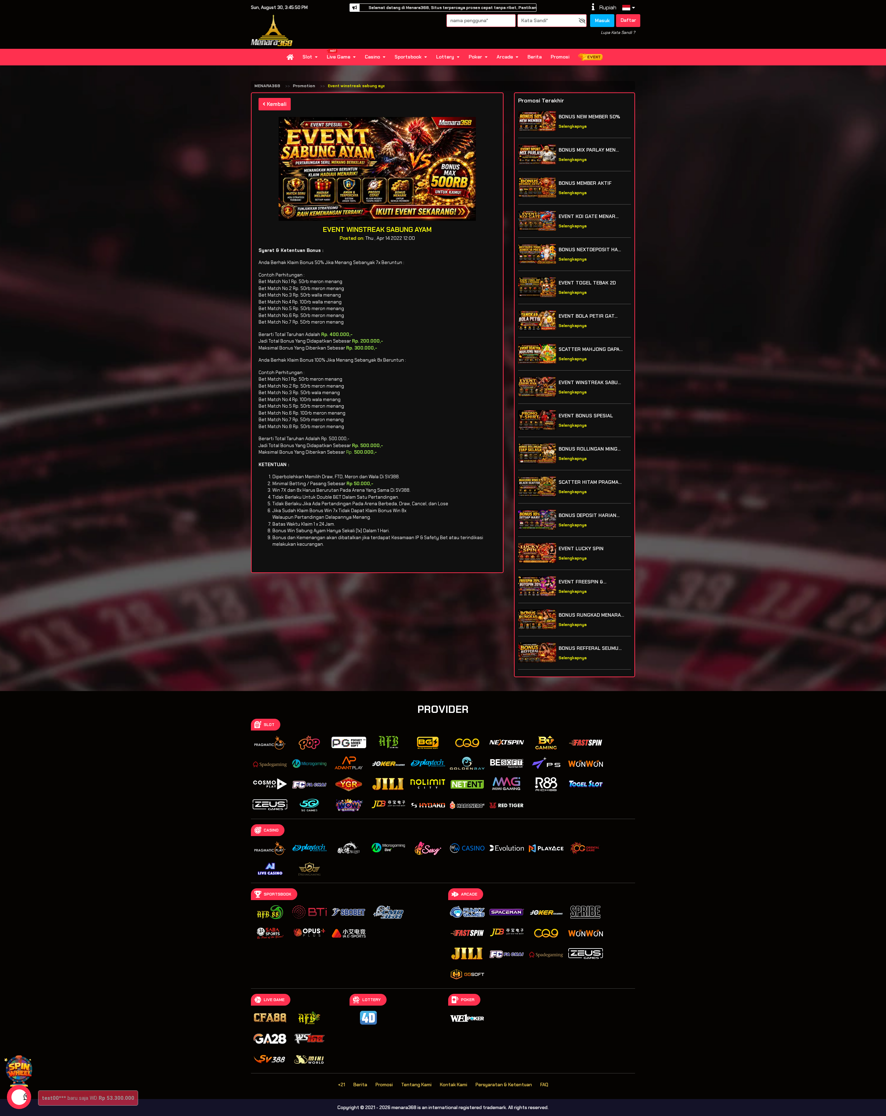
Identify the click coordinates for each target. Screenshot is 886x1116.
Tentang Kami (416, 1085)
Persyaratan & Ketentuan (504, 1085)
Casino (372, 57)
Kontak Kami (453, 1085)
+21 (341, 1085)
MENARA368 (267, 86)
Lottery (445, 57)
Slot (307, 57)
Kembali (276, 104)
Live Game (338, 57)
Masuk (602, 20)
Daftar (628, 20)
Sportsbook (408, 57)
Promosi (560, 57)
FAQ (544, 1085)
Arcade (505, 57)
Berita (534, 57)
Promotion (304, 86)
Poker (475, 57)
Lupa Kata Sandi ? (618, 32)
